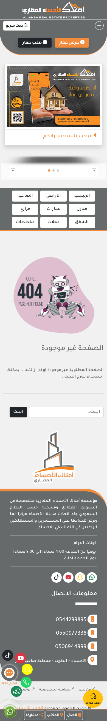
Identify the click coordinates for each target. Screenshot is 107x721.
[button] (84, 171)
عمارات (54, 209)
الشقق (82, 222)
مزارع (25, 209)
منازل (82, 209)
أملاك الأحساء (29, 709)
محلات (53, 222)
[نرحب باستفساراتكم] (53, 97)
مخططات (25, 222)
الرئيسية (82, 196)
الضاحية (25, 196)
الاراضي (53, 196)
